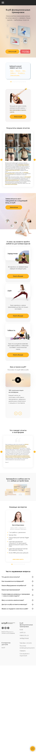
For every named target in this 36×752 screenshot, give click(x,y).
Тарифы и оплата (26, 643)
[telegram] (8, 628)
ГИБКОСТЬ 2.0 (24, 635)
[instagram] (5, 628)
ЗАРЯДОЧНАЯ (24, 638)
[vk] (3, 628)
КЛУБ (21, 629)
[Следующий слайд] (35, 160)
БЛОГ (3, 647)
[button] (11, 82)
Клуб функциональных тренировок (26, 624)
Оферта (22, 651)
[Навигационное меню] (3, 2)
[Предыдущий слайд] (1, 160)
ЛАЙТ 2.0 (22, 632)
